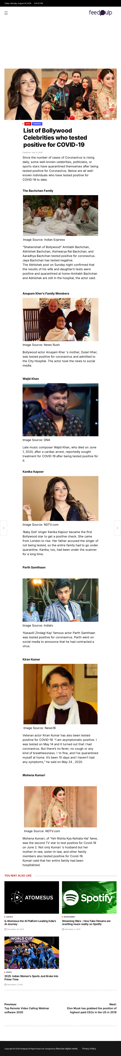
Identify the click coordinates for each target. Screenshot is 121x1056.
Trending (37, 124)
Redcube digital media (66, 1048)
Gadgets (9, 917)
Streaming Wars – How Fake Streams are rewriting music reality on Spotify (86, 922)
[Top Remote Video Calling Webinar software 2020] (3, 528)
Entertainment (69, 917)
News (28, 124)
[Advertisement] (60, 46)
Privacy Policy (89, 1048)
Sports (9, 972)
